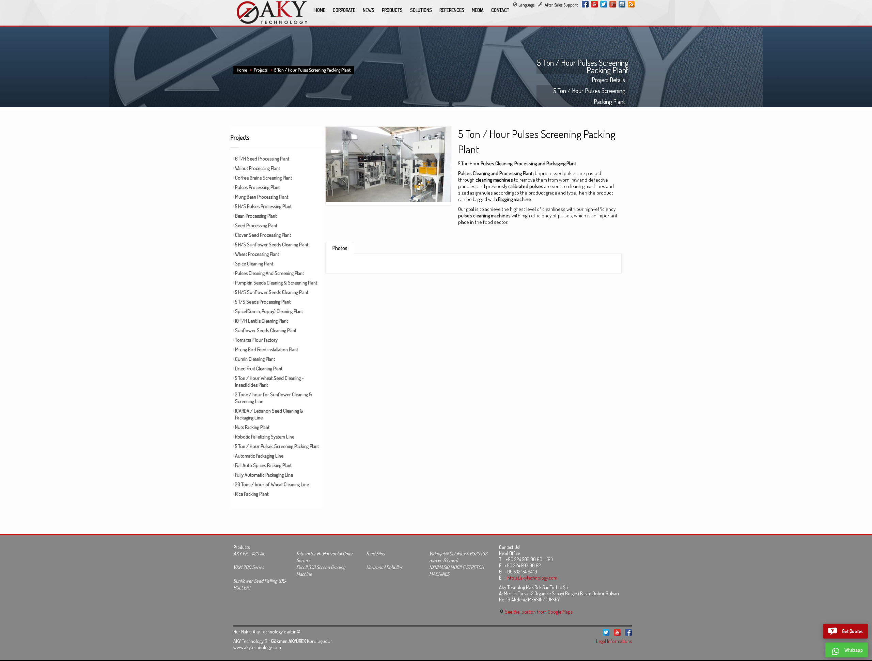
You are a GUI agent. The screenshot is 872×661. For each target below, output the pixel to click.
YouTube (594, 4)
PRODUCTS (392, 10)
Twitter (603, 4)
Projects (260, 70)
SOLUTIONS (421, 10)
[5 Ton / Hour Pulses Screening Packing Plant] (388, 163)
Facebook (585, 4)
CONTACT (500, 10)
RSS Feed (631, 4)
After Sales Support (561, 4)
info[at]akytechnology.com (532, 577)
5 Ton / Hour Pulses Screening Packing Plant (312, 70)
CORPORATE (344, 10)
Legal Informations (614, 641)
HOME (319, 10)
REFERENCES (451, 10)
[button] (845, 631)
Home (242, 70)
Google (612, 4)
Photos (339, 248)
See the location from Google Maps (538, 612)
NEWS (368, 10)
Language (526, 4)
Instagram (622, 4)
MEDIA (478, 10)
